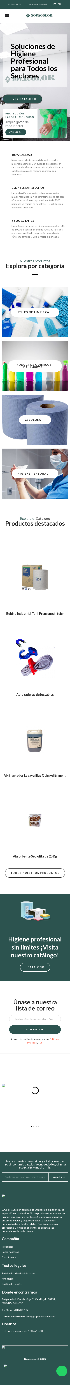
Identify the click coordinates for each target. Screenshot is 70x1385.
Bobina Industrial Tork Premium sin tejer (35, 614)
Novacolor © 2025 (35, 1359)
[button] (17, 15)
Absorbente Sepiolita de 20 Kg (35, 856)
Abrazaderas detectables (35, 694)
